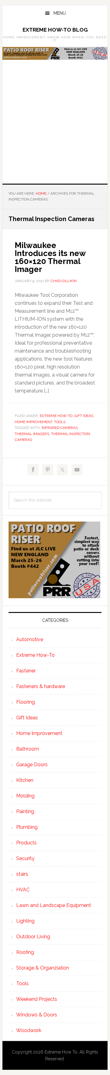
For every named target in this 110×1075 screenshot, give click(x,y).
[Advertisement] (55, 125)
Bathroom (27, 749)
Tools (59, 422)
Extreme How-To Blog (55, 30)
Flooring (25, 702)
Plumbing (27, 827)
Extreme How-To (56, 416)
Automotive (29, 639)
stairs (22, 874)
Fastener (26, 671)
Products (26, 843)
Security (25, 858)
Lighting (25, 921)
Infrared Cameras (60, 428)
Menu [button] (59, 13)
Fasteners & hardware (40, 686)
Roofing (25, 952)
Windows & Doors (36, 1015)
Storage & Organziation (42, 968)
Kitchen (24, 780)
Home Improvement (33, 422)
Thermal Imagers (32, 434)
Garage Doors (32, 764)
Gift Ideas (83, 416)
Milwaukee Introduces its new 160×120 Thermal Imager (50, 257)
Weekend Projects (36, 999)
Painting (25, 811)
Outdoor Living (33, 936)
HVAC (23, 890)
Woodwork (28, 1030)
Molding (25, 796)
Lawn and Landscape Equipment (53, 905)
